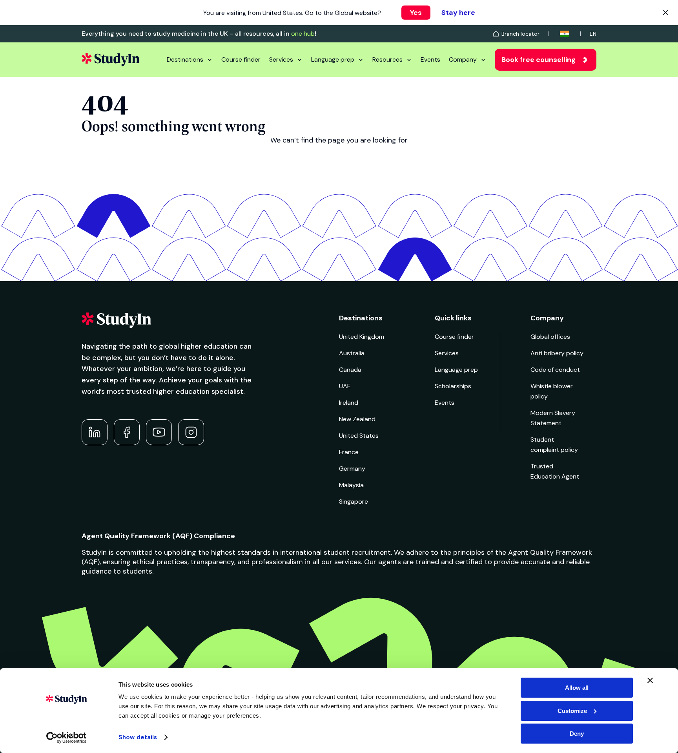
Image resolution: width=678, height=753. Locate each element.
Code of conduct (555, 370)
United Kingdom (361, 337)
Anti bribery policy (556, 353)
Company (463, 59)
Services (281, 59)
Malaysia (351, 485)
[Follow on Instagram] (191, 432)
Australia (352, 353)
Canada (350, 370)
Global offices (550, 337)
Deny (577, 733)
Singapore (353, 501)
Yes (416, 12)
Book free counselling (538, 59)
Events (430, 59)
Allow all (577, 687)
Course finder (241, 59)
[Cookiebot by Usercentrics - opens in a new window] (66, 738)
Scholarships (453, 386)
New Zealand (357, 419)
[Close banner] (650, 680)
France (349, 452)
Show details (137, 737)
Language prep (332, 59)
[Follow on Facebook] (127, 432)
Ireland (348, 402)
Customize (572, 710)
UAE (345, 386)
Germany (352, 468)
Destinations (185, 59)
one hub (303, 33)
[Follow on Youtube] (159, 432)
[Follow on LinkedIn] (95, 432)
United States (359, 435)
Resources (387, 59)
